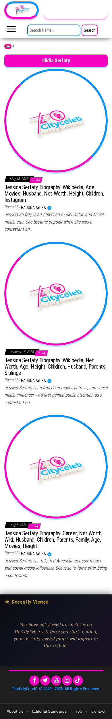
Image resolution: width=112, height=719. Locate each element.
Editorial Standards (49, 711)
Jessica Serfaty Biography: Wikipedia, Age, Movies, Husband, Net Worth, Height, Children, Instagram (54, 193)
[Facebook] (34, 680)
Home (8, 46)
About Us (15, 711)
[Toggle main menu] (11, 30)
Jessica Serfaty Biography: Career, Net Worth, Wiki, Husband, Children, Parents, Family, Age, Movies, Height (53, 539)
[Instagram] (67, 680)
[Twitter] (45, 680)
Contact (98, 711)
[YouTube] (56, 680)
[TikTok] (78, 680)
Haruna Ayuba (34, 207)
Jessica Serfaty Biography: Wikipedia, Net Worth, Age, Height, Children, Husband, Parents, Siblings (55, 366)
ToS (79, 711)
